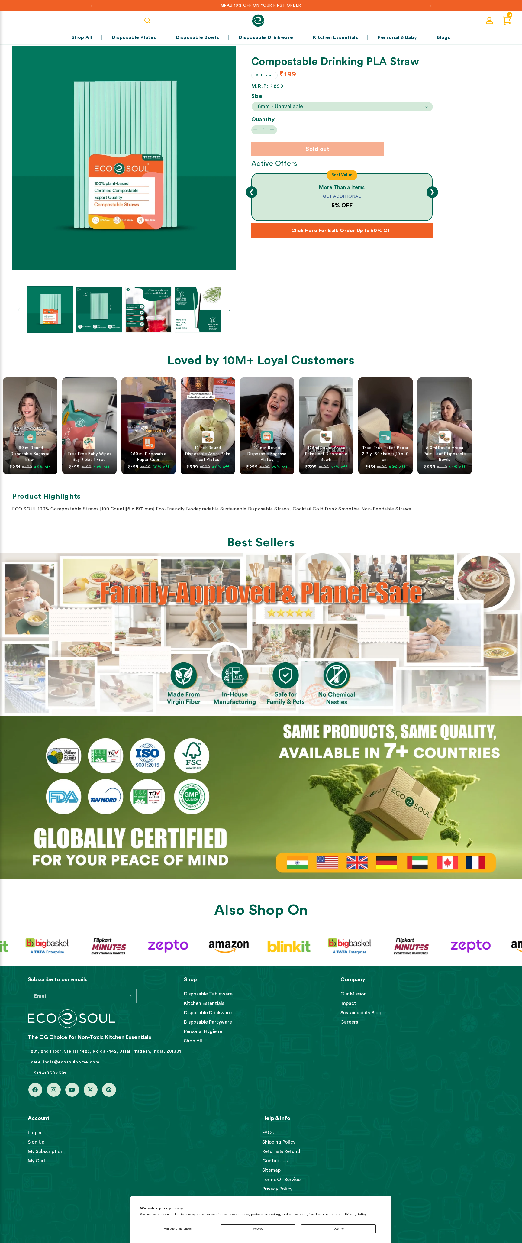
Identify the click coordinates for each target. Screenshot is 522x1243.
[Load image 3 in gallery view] (148, 310)
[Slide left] (18, 309)
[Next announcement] (430, 5)
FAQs (268, 1132)
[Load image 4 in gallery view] (198, 310)
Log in (34, 1132)
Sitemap (271, 1170)
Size (257, 96)
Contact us (275, 1160)
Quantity (263, 119)
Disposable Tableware (208, 994)
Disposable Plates (134, 37)
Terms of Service (281, 1179)
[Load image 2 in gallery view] (99, 310)
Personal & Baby (397, 37)
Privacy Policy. (356, 1214)
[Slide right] (229, 309)
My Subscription (45, 1151)
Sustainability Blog (361, 1012)
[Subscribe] (129, 996)
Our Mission (353, 994)
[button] (507, 20)
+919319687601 (48, 1073)
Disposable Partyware (208, 1022)
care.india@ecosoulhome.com (65, 1062)
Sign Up (36, 1142)
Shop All (82, 37)
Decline (339, 1228)
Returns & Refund (281, 1151)
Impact (348, 1003)
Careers (349, 1022)
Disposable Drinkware (266, 37)
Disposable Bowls (197, 37)
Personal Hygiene (203, 1031)
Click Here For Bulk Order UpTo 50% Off (341, 230)
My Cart (37, 1160)
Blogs (443, 37)
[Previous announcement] (91, 5)
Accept (258, 1228)
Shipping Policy (278, 1142)
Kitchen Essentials (335, 37)
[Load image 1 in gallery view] (50, 310)
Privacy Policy (277, 1188)
